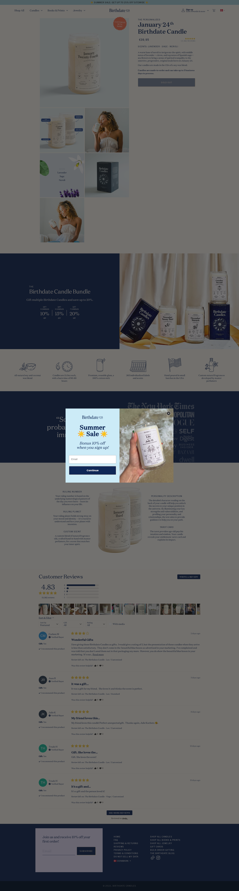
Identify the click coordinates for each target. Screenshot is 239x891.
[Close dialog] (169, 413)
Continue (93, 470)
